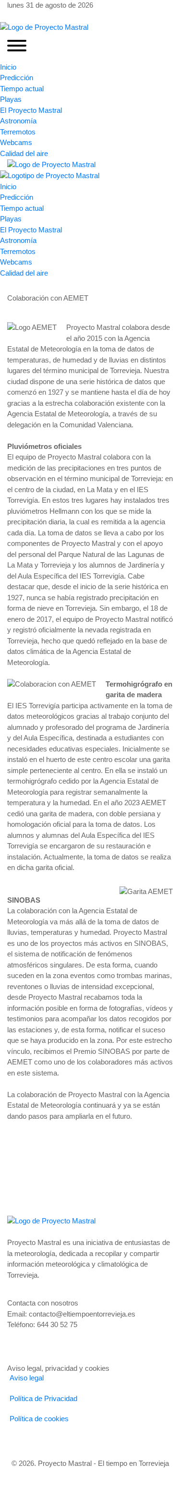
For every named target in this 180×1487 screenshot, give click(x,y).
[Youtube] (33, 16)
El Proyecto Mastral (31, 110)
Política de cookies (39, 1418)
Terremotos (18, 132)
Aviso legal (27, 1378)
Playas (11, 99)
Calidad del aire (24, 153)
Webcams (16, 142)
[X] (25, 16)
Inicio (8, 67)
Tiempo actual (22, 89)
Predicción (16, 77)
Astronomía (18, 121)
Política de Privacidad (43, 1398)
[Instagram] (18, 16)
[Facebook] (10, 16)
